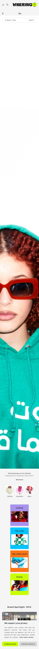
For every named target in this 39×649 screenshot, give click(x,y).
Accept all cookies (10, 644)
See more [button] (19, 480)
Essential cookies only (28, 644)
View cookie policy (26, 637)
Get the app (34, 4)
